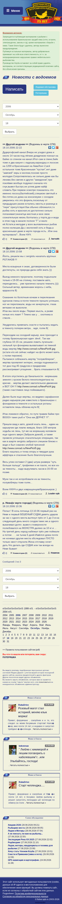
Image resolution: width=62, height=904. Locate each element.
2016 (31, 618)
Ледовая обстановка (45, 87)
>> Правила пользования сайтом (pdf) (21, 650)
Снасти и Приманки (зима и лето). (25, 854)
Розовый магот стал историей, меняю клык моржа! (32, 712)
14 (46, 634)
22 (24, 638)
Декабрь (7, 631)
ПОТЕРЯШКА (9, 657)
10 (30, 634)
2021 (11, 621)
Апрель (34, 625)
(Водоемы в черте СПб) (29, 144)
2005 (11, 615)
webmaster (40, 902)
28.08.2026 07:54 (34, 831)
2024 (31, 621)
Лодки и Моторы (16, 831)
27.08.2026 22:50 (17, 836)
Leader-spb (53, 493)
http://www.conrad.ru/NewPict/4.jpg (36, 386)
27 (45, 638)
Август (13, 628)
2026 (44, 621)
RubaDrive (23, 705)
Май (41, 625)
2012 (5, 618)
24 (33, 638)
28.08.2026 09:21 (30, 825)
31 (8, 641)
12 (38, 634)
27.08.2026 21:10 (30, 842)
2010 (44, 615)
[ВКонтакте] (50, 146)
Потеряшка (41, 93)
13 (42, 634)
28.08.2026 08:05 (34, 828)
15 (50, 634)
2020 (5, 621)
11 (34, 634)
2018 (44, 618)
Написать (14, 89)
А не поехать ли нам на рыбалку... (25, 834)
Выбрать (9, 131)
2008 (31, 615)
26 (41, 638)
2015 (24, 618)
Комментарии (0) (20, 239)
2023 (24, 621)
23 (28, 638)
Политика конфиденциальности (30, 893)
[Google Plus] (57, 146)
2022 (18, 621)
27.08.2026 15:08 (26, 848)
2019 (50, 618)
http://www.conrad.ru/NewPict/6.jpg (36, 348)
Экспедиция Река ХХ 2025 (21, 839)
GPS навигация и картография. (23, 860)
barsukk (55, 239)
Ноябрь (45, 628)
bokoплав (24, 746)
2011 (50, 615)
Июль (5, 628)
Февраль (16, 625)
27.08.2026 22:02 (43, 839)
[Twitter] (53, 146)
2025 (37, 621)
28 (49, 638)
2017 (37, 618)
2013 (11, 618)
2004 (5, 615)
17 (4, 638)
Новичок (55, 553)
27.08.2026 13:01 (43, 851)
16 (55, 634)
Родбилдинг (14, 842)
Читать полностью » (43, 729)
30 (4, 641)
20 (16, 638)
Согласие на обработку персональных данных (25, 896)
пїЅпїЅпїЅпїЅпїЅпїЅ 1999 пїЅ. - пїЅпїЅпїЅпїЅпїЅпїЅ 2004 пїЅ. (29, 610)
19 (12, 638)
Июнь (48, 625)
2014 (18, 618)
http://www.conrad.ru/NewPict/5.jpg (21, 448)
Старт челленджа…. (31, 785)
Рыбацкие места (16, 828)
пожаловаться (39, 239)
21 (20, 638)
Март (25, 625)
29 (53, 638)
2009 (37, 615)
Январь (6, 625)
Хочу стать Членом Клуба (21, 851)
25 (37, 638)
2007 (24, 615)
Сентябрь (24, 628)
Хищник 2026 (14, 825)
